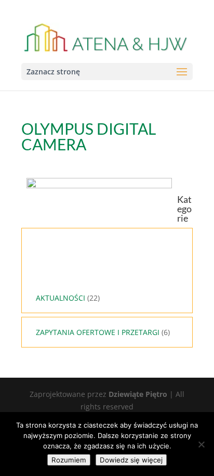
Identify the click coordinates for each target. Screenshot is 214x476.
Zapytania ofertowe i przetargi (97, 332)
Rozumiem (68, 460)
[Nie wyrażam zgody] (201, 444)
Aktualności (60, 298)
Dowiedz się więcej (131, 460)
